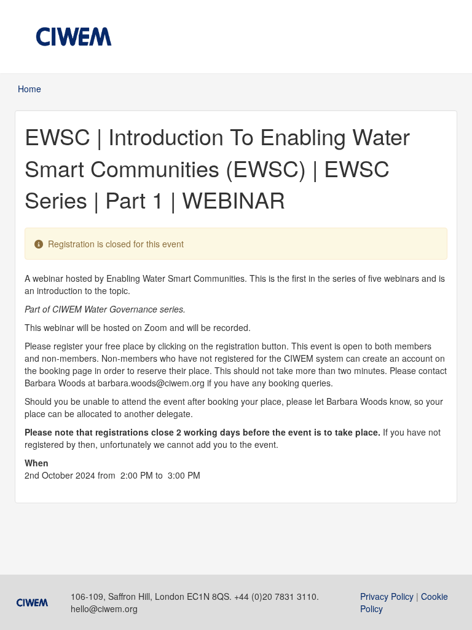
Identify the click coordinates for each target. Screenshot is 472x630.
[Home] (73, 36)
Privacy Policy (387, 596)
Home (29, 88)
